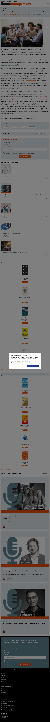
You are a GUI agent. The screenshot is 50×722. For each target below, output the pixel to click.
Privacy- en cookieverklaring (16, 362)
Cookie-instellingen (17, 366)
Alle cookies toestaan (32, 366)
